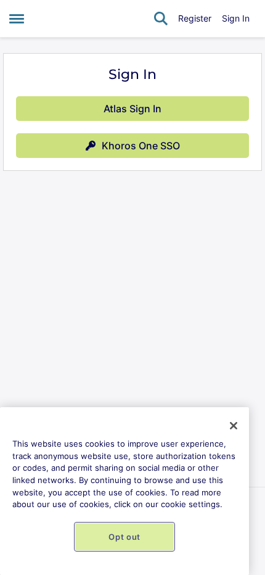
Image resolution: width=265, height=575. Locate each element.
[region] (124, 491)
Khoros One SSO (141, 145)
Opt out (124, 537)
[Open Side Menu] (16, 18)
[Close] (233, 425)
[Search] (160, 18)
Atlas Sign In (132, 108)
